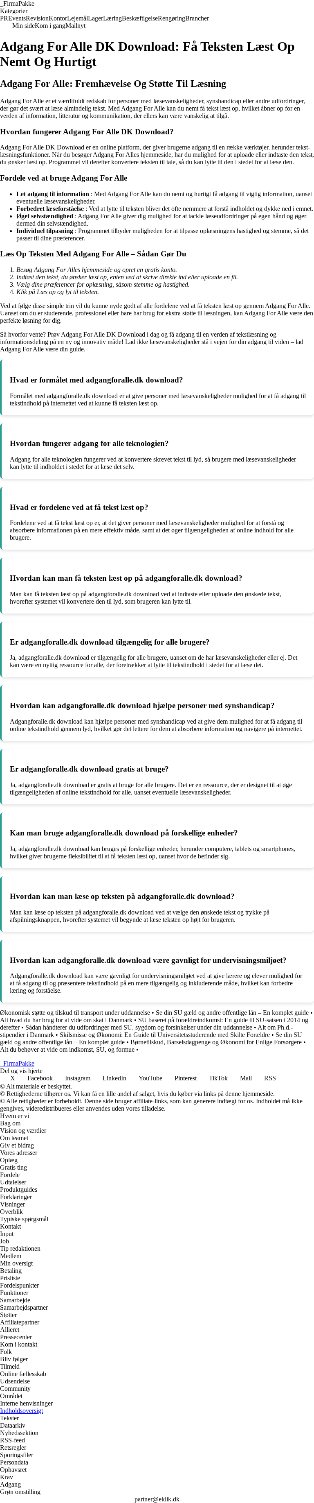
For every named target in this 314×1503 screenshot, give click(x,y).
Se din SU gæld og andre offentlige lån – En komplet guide (232, 1012)
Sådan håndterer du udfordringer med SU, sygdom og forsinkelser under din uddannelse (138, 1027)
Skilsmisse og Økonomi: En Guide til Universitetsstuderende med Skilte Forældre (165, 1034)
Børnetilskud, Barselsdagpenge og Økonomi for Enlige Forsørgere (216, 1042)
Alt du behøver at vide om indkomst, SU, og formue (67, 1049)
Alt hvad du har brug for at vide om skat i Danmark (66, 1019)
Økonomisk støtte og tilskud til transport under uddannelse (75, 1012)
